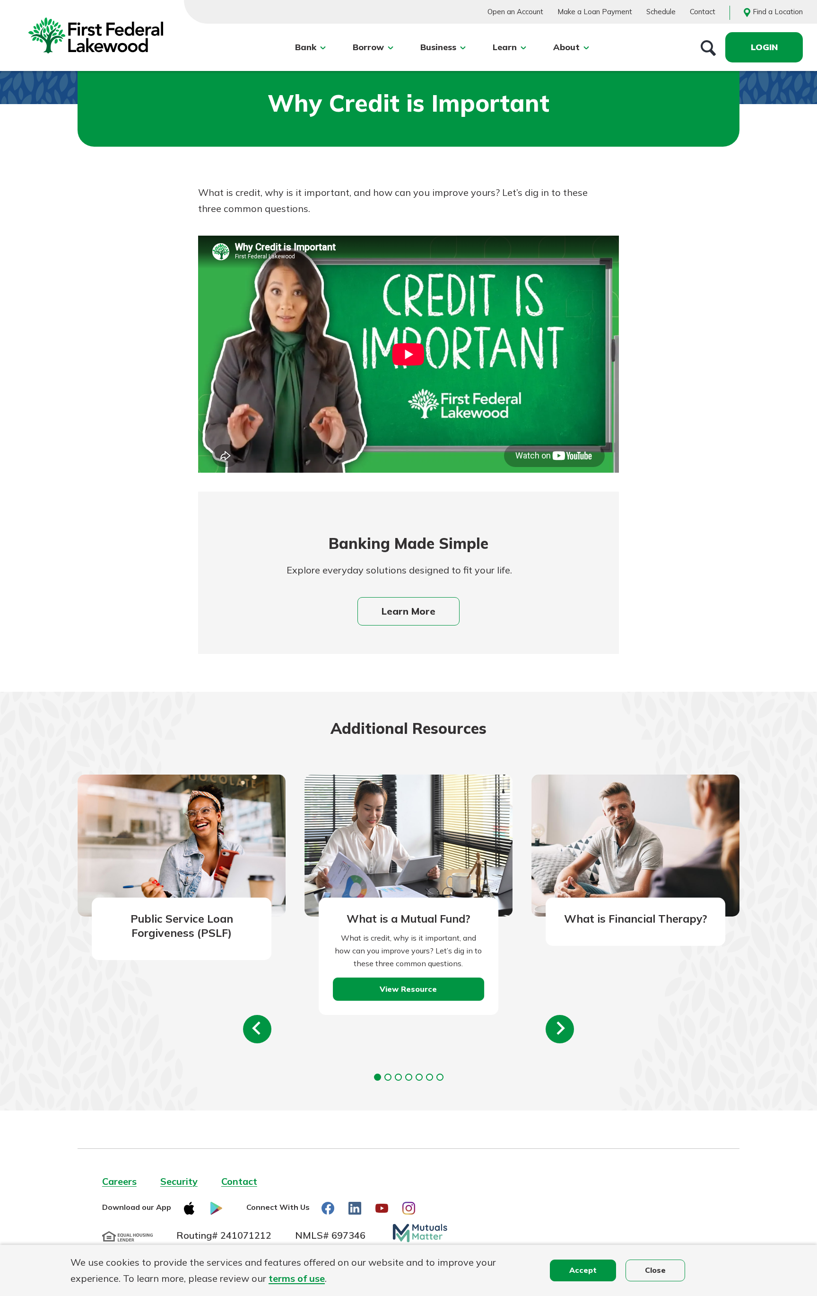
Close (655, 1270)
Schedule (661, 11)
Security (179, 1181)
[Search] (708, 47)
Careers (119, 1181)
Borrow (368, 47)
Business (438, 47)
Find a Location (778, 11)
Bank (305, 47)
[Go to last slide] (257, 1029)
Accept (583, 1270)
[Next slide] (560, 1029)
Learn (505, 47)
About (566, 47)
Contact (702, 11)
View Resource (408, 989)
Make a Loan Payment (594, 11)
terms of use (297, 1278)
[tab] (377, 1077)
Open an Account (515, 11)
